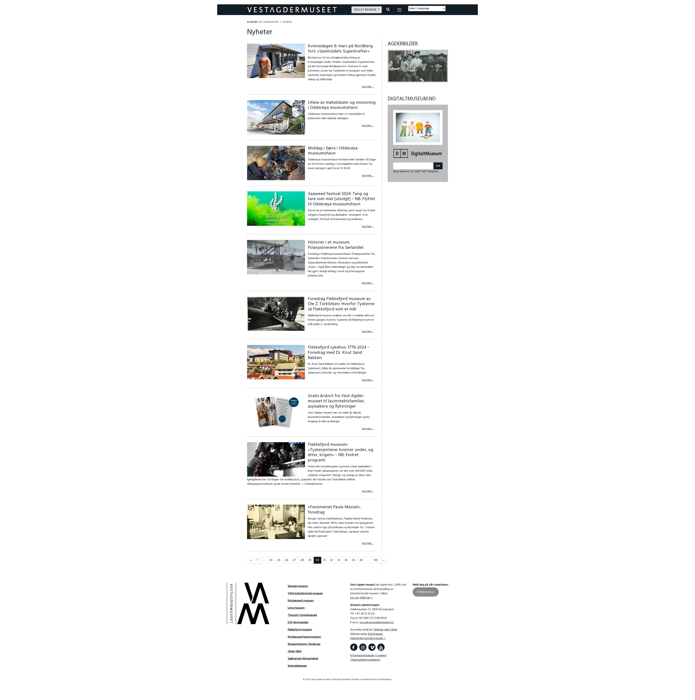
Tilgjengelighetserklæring (365, 660)
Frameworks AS (370, 679)
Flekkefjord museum (300, 629)
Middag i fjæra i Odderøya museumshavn (333, 151)
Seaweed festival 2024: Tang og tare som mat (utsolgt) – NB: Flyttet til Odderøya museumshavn (341, 199)
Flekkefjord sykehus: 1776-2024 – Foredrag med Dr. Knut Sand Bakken (339, 352)
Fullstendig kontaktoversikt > (368, 638)
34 (346, 560)
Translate (434, 13)
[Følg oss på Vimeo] (372, 647)
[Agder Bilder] (418, 66)
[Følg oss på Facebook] (353, 647)
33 (339, 560)
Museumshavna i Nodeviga (304, 644)
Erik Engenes (375, 634)
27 (294, 560)
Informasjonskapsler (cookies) (368, 655)
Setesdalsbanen (297, 666)
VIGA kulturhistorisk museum (305, 593)
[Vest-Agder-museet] (297, 9)
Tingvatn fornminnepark (302, 615)
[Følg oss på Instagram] (363, 647)
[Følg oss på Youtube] (381, 647)
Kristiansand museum (301, 600)
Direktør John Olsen (385, 629)
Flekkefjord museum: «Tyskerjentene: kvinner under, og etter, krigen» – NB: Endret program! (340, 452)
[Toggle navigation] (399, 10)
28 (302, 560)
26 (286, 560)
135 (376, 560)
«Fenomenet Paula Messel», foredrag (334, 510)
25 (278, 560)
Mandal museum (298, 586)
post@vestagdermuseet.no (377, 622)
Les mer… (368, 87)
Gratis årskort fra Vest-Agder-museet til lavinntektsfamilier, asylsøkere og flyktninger (336, 401)
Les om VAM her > (361, 598)
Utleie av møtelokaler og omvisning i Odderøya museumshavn (342, 105)
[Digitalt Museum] (418, 151)
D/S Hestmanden (298, 622)
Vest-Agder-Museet (268, 22)
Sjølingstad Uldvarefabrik (303, 658)
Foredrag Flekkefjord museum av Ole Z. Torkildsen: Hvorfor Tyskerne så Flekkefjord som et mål (341, 304)
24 (271, 560)
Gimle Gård (294, 651)
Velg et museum (365, 9)
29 (309, 560)
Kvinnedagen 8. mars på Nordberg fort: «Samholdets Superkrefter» (340, 49)
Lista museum (296, 608)
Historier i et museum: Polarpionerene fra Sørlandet (336, 245)
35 (353, 560)
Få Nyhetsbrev (425, 592)
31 (324, 560)
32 (331, 560)
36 (361, 560)
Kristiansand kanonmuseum (304, 637)
